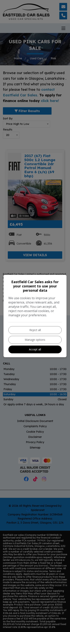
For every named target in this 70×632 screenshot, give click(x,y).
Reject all (35, 330)
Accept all (35, 349)
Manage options (35, 340)
